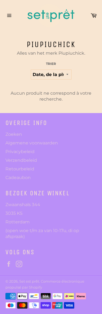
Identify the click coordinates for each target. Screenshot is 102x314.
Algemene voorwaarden (31, 143)
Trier (51, 64)
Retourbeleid (19, 168)
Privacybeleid (20, 151)
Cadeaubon (18, 177)
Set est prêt (29, 281)
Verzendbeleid (21, 160)
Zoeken (13, 134)
